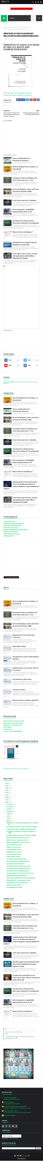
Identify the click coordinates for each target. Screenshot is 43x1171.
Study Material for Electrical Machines (17, 882)
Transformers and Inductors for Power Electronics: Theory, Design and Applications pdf (26, 978)
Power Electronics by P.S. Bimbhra (24, 200)
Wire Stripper (7, 727)
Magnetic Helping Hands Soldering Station (16, 529)
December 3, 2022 (10, 1038)
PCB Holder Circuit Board (11, 527)
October (9, 809)
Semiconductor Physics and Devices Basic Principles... (22, 826)
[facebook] (33, 2)
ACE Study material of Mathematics (16, 859)
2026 (6, 783)
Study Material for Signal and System (16, 875)
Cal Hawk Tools (8, 729)
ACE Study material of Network (15, 863)
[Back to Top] (28, 1156)
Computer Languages (10, 1097)
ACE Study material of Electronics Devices (18, 866)
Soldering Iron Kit (9, 536)
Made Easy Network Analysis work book (18, 837)
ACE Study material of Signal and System (18, 861)
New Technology (9, 1102)
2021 (6, 795)
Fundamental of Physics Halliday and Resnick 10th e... (21, 829)
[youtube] (38, 2)
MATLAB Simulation (9, 1115)
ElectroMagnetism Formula (14, 887)
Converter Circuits (18, 690)
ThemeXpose (21, 1158)
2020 (6, 797)
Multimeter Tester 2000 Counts (13, 725)
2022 (6, 792)
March (9, 821)
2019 (6, 800)
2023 (6, 790)
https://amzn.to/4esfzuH (10, 531)
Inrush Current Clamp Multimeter (13, 731)
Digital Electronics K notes (14, 852)
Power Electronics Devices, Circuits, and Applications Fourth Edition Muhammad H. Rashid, (25, 256)
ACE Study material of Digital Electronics (18, 871)
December (10, 804)
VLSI (9, 27)
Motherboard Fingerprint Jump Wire (14, 523)
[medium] (23, 1156)
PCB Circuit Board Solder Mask (12, 525)
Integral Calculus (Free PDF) (12, 1099)
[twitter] (35, 2)
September (10, 811)
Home (5, 27)
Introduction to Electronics (22, 679)
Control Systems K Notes (13, 854)
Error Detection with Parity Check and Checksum (17, 1112)
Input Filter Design (19, 646)
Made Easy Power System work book (17, 840)
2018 (6, 802)
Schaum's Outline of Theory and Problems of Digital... (21, 835)
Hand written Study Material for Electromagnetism (20, 878)
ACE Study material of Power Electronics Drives (20, 873)
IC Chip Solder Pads (9, 521)
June (8, 818)
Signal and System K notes (14, 844)
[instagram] (41, 2)
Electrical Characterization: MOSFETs (25, 700)
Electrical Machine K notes (14, 849)
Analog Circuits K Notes (13, 856)
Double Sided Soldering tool (12, 534)
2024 (6, 788)
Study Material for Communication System (18, 880)
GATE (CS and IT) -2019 (11, 1111)
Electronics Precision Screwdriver (14, 723)
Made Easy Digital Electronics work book (18, 842)
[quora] (26, 1156)
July (8, 816)
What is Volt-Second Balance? (22, 232)
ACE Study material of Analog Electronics (18, 868)
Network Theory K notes (13, 847)
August (9, 813)
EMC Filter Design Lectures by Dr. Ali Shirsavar (16, 768)
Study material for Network (14, 885)
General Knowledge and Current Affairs (15, 1106)
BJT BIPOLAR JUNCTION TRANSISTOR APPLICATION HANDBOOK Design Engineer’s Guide (25, 964)
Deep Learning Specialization (12, 1103)
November (10, 806)
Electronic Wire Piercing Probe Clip (14, 721)
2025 (6, 785)
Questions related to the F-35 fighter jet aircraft (17, 1108)
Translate (15, 1138)
